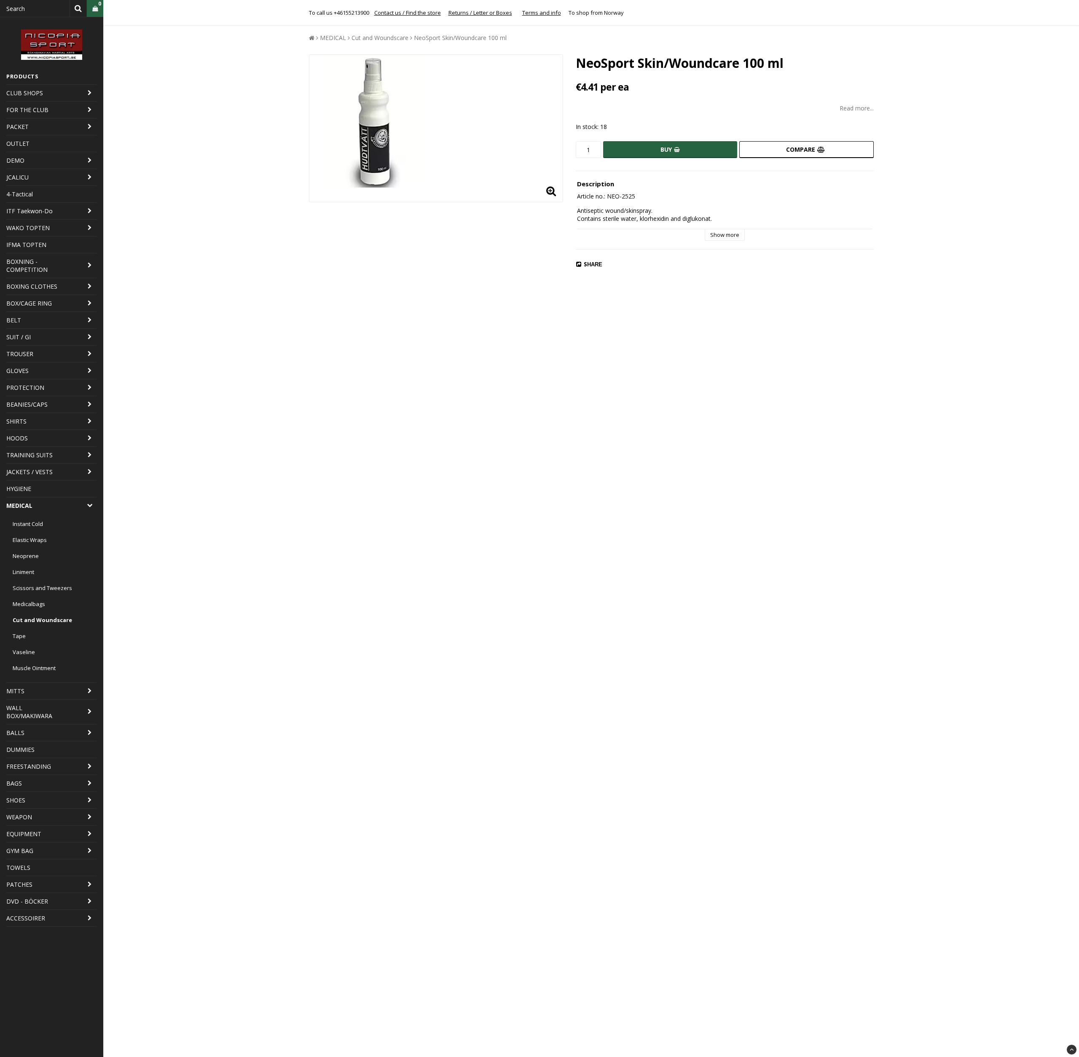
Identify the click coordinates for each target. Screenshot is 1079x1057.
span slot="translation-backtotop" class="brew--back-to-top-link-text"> (1071, 1049)
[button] (95, 8)
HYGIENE (18, 489)
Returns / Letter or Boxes (480, 12)
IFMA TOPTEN (26, 245)
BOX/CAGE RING (29, 303)
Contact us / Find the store (407, 12)
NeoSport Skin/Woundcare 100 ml (460, 38)
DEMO (15, 160)
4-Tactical (19, 194)
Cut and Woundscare (42, 620)
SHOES (15, 800)
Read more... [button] (857, 108)
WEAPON (19, 817)
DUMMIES (20, 750)
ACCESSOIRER (25, 918)
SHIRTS (16, 421)
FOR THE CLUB (27, 110)
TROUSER (19, 354)
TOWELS (18, 868)
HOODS (17, 438)
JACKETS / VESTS (29, 472)
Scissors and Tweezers (42, 588)
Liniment (23, 572)
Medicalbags (29, 604)
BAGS (14, 783)
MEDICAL (19, 506)
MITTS (15, 691)
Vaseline (24, 652)
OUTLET (18, 144)
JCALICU (17, 177)
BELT (13, 320)
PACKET (17, 127)
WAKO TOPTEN (28, 228)
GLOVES (17, 371)
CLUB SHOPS (24, 93)
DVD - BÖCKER (27, 901)
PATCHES (19, 884)
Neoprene (26, 556)
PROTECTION (25, 388)
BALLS (15, 733)
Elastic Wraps (30, 540)
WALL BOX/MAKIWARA (29, 712)
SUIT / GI (18, 337)
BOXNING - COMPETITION (27, 266)
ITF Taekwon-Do (29, 211)
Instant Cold (28, 524)
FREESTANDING (28, 766)
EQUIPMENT (23, 834)
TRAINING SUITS (29, 455)
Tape (19, 636)
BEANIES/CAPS (27, 404)
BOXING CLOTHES (31, 286)
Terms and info (541, 12)
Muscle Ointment (34, 668)
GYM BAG (19, 851)
